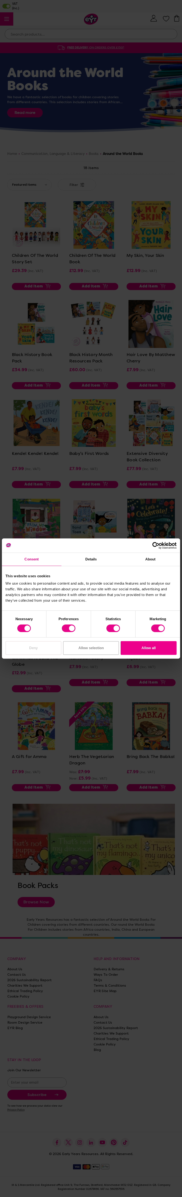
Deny (33, 648)
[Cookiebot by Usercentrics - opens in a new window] (156, 545)
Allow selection (91, 648)
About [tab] (150, 559)
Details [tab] (91, 559)
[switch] (68, 628)
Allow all (148, 648)
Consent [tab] (31, 559)
